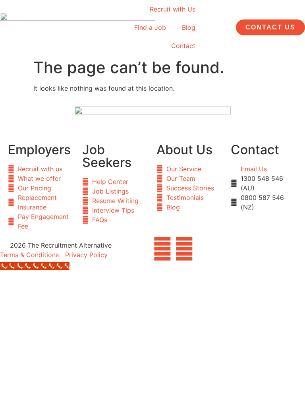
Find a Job (150, 27)
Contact (183, 46)
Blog (188, 27)
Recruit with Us (172, 9)
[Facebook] (162, 249)
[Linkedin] (184, 249)
